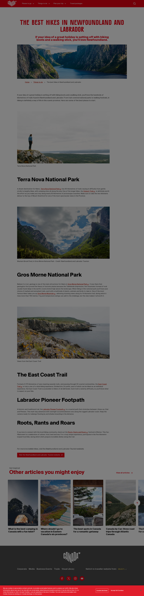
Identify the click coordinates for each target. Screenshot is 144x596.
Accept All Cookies (117, 590)
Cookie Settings (101, 590)
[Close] (141, 590)
